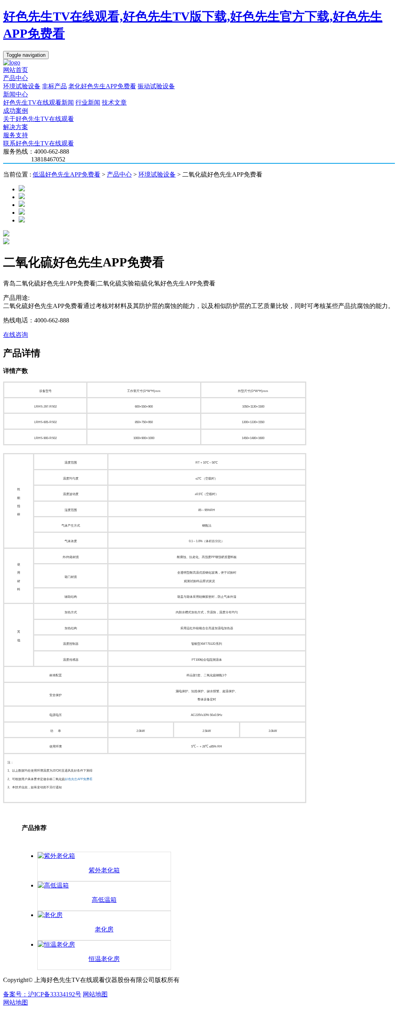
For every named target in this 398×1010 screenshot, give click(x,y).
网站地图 (95, 994)
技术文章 (114, 102)
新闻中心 (15, 94)
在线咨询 (15, 334)
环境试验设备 (21, 86)
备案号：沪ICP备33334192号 (42, 994)
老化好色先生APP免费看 (102, 86)
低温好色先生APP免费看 (66, 174)
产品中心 (15, 78)
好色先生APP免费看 (79, 779)
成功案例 (15, 110)
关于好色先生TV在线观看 (38, 119)
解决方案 (15, 127)
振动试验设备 (156, 86)
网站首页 (15, 70)
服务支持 (15, 135)
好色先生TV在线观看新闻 (38, 102)
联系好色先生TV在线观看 (38, 143)
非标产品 (54, 86)
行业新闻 (87, 102)
